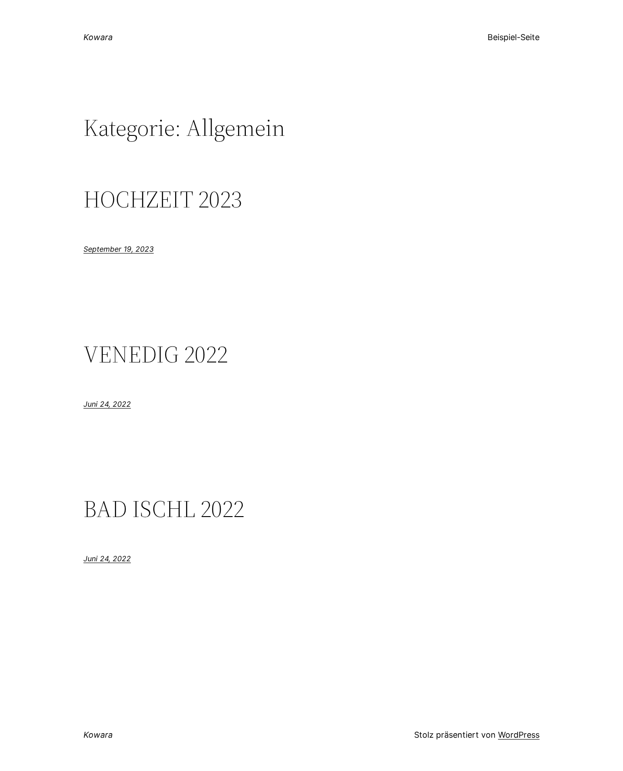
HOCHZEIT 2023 (162, 199)
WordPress (519, 735)
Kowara (98, 37)
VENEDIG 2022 (155, 354)
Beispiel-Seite (514, 37)
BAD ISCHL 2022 (163, 509)
